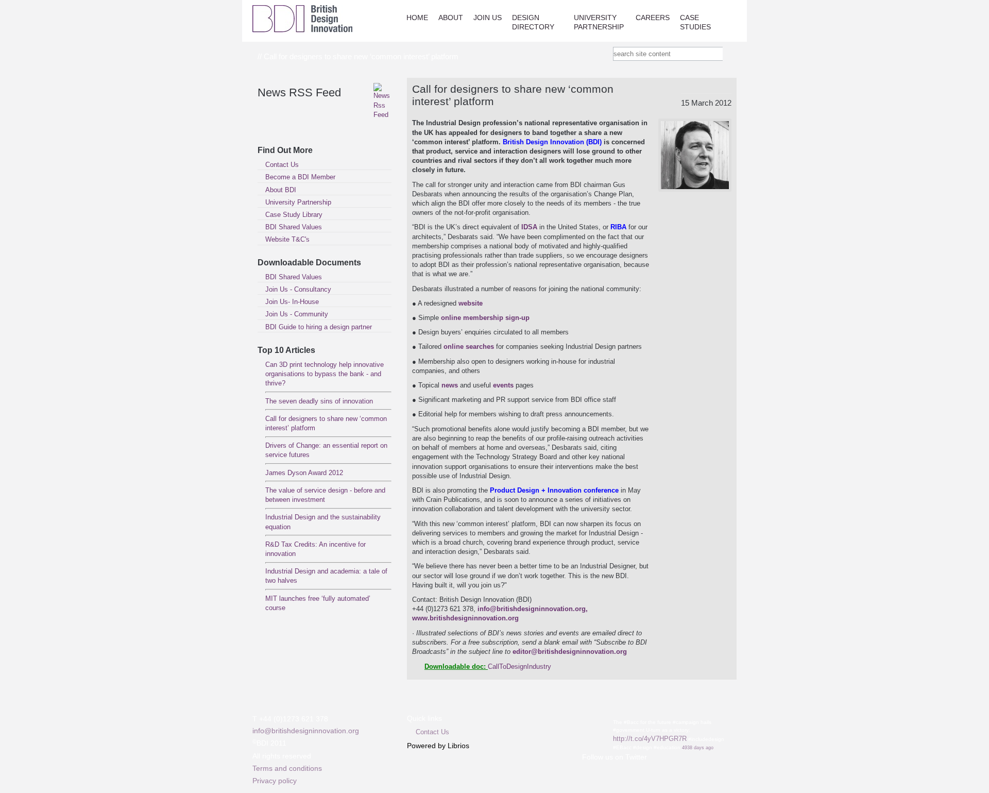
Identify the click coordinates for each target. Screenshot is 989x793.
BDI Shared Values (293, 227)
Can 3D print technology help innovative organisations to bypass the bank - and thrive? (324, 374)
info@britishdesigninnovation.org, (533, 609)
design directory (533, 22)
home (417, 17)
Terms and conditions (287, 768)
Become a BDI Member (300, 177)
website (470, 303)
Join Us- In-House (292, 302)
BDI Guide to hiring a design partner (318, 327)
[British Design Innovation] (302, 30)
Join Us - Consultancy (298, 289)
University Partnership (599, 22)
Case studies (695, 22)
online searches (469, 346)
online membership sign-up (485, 318)
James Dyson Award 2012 (304, 473)
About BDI (280, 190)
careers (653, 17)
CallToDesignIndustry (519, 666)
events (504, 385)
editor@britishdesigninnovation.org (570, 651)
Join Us (487, 17)
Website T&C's (287, 239)
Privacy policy (274, 781)
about (450, 17)
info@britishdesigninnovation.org (305, 731)
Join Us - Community (296, 314)
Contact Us (282, 164)
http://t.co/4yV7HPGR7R (650, 739)
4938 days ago (697, 747)
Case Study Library (293, 214)
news (450, 385)
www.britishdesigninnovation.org (465, 618)
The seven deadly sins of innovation (319, 401)
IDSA (530, 227)
